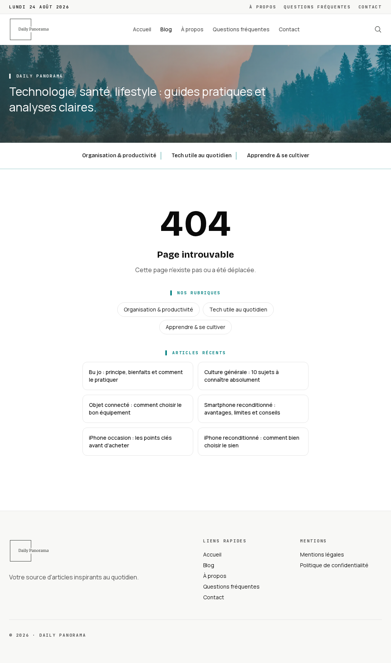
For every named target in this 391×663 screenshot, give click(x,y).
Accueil (142, 29)
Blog (166, 29)
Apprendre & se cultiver (278, 155)
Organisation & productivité (119, 155)
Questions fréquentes (317, 7)
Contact (370, 7)
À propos (262, 7)
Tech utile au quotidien (201, 155)
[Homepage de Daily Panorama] (33, 29)
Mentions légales (322, 554)
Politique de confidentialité (334, 565)
